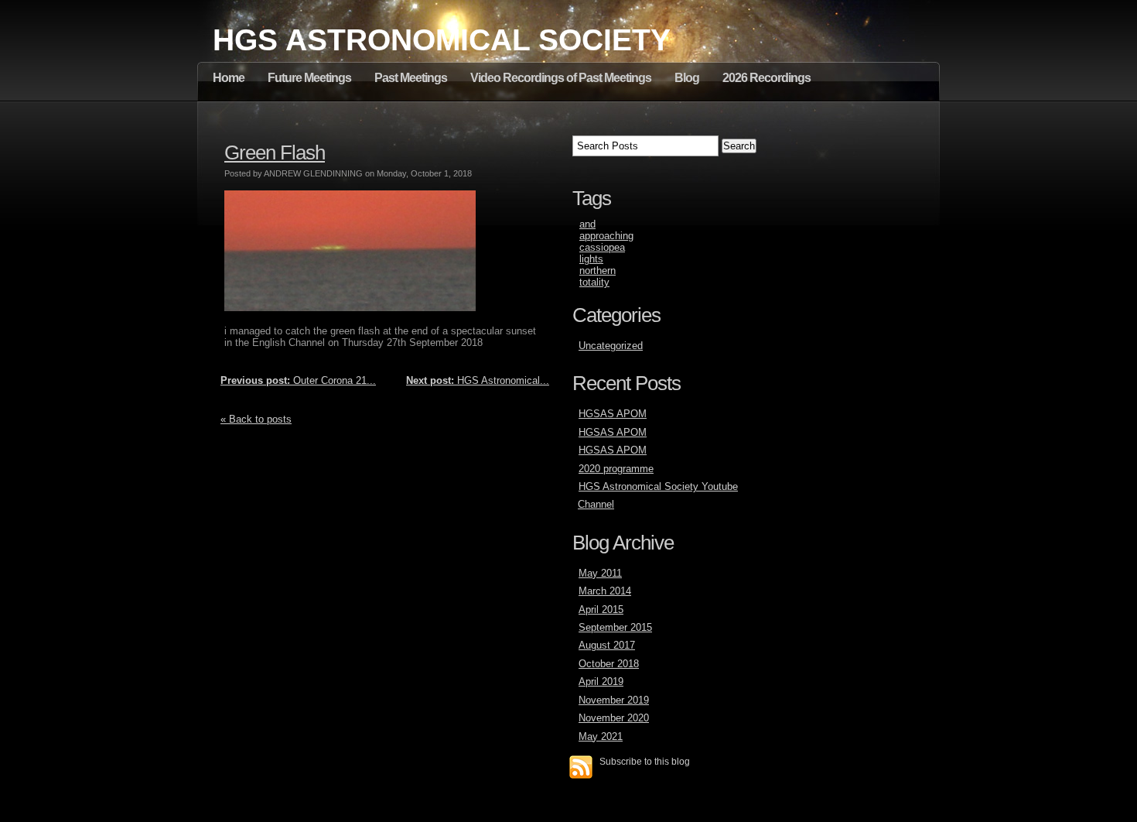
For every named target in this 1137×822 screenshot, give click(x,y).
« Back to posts (256, 419)
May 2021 (601, 736)
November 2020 (614, 718)
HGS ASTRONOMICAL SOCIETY (442, 40)
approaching (606, 235)
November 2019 (614, 700)
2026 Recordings (766, 77)
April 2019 (601, 681)
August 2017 (607, 645)
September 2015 (615, 627)
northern (597, 270)
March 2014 (605, 591)
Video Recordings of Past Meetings (560, 77)
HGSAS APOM (613, 414)
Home (228, 77)
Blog (686, 77)
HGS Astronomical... (477, 380)
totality (594, 282)
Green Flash (274, 152)
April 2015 (601, 609)
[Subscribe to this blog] (580, 767)
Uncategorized (611, 345)
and (587, 224)
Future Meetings (309, 77)
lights (591, 259)
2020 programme (616, 468)
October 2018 (609, 664)
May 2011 (600, 573)
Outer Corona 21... (298, 380)
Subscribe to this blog (644, 761)
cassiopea (602, 247)
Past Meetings (410, 77)
